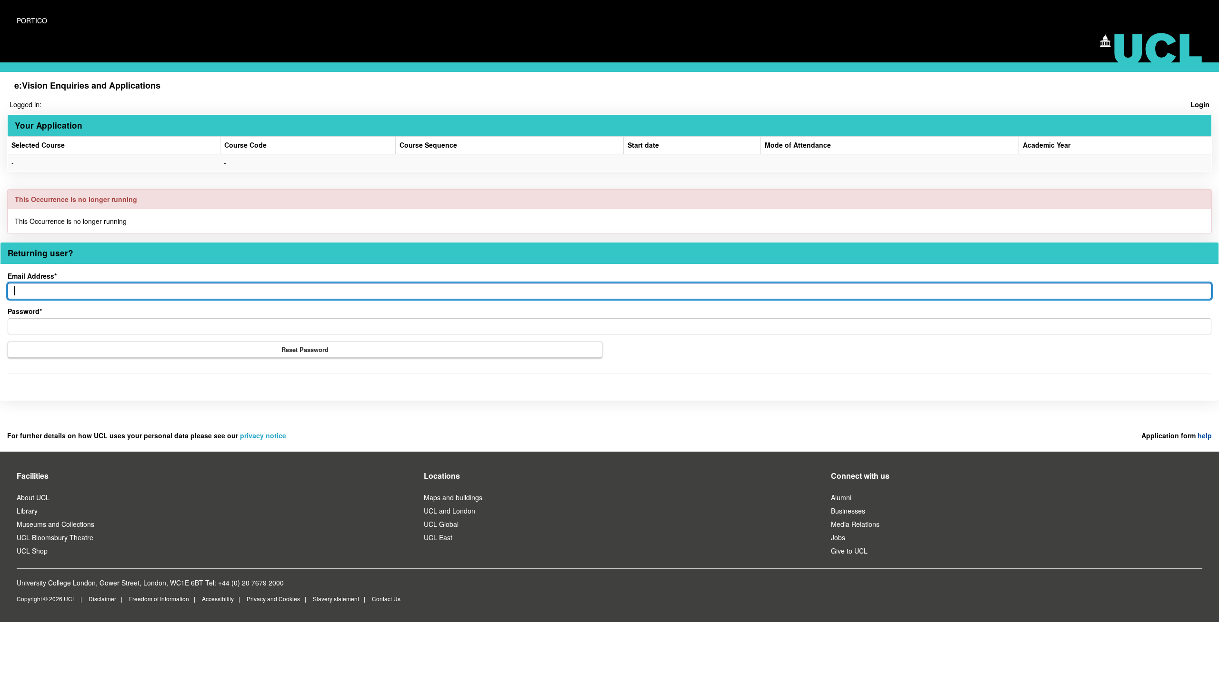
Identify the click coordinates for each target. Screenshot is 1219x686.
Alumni (841, 497)
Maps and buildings (453, 497)
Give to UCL (849, 550)
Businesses (848, 510)
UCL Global (441, 524)
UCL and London (449, 510)
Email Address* (32, 276)
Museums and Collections (55, 524)
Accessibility (218, 599)
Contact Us (386, 599)
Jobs (838, 537)
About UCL (33, 497)
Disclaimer (102, 599)
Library (27, 510)
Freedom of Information (159, 599)
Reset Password (305, 349)
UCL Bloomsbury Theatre (55, 537)
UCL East (438, 537)
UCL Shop (32, 550)
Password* (25, 311)
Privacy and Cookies (273, 599)
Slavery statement (336, 599)
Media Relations (855, 524)
